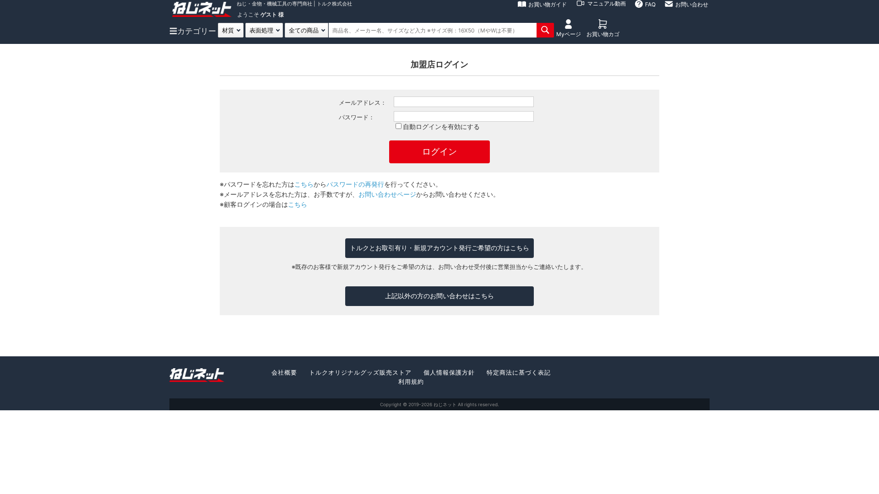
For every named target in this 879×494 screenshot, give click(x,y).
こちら (304, 184)
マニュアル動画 (606, 3)
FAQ (650, 4)
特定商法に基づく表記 (519, 372)
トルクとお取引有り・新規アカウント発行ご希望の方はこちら (439, 248)
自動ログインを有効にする (441, 126)
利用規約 (411, 381)
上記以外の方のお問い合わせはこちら (439, 296)
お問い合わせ (691, 4)
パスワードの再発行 (355, 184)
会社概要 (284, 372)
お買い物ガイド (547, 4)
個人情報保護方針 (449, 372)
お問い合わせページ (387, 194)
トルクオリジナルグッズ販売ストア (360, 372)
